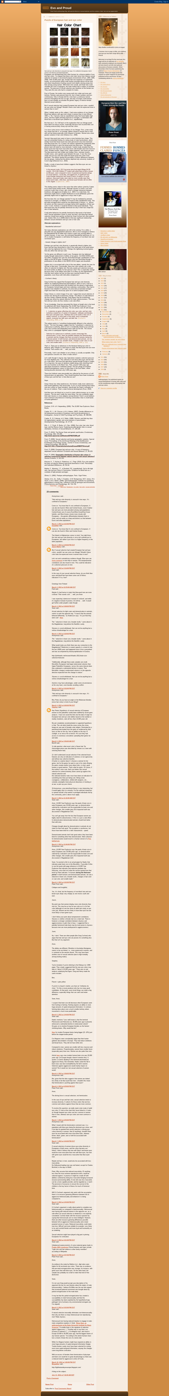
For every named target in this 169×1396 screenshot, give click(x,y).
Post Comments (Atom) (63, 1388)
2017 (102, 297)
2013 (102, 307)
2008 (102, 364)
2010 (102, 359)
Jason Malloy (56, 547)
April (104, 331)
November (105, 314)
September (106, 319)
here (58, 1055)
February (105, 351)
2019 (102, 293)
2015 (102, 302)
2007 (102, 367)
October (105, 316)
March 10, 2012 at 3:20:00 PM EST (64, 1362)
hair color (82, 487)
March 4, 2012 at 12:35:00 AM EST (64, 587)
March (104, 333)
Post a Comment (53, 1378)
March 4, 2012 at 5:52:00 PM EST (63, 688)
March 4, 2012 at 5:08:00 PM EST (63, 606)
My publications (105, 84)
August (104, 321)
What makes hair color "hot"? (111, 342)
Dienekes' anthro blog (107, 231)
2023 (102, 283)
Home (70, 1384)
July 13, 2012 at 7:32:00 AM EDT (63, 1375)
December (105, 311)
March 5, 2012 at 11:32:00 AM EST (64, 798)
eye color (76, 487)
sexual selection (90, 487)
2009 (102, 362)
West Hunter (104, 245)
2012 (102, 310)
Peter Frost (104, 376)
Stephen (55, 707)
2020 (102, 290)
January (105, 354)
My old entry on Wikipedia (108, 237)
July (103, 324)
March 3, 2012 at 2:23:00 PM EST (63, 524)
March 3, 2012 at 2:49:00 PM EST (63, 545)
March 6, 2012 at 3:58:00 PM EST (63, 1073)
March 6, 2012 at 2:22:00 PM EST (63, 882)
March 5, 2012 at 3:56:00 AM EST (63, 741)
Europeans (70, 487)
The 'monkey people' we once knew (113, 339)
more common (57, 560)
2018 (102, 295)
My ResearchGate (106, 91)
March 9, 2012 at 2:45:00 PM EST (63, 1202)
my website (120, 61)
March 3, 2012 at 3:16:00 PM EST (63, 568)
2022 (102, 285)
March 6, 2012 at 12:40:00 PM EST (64, 844)
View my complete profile (108, 388)
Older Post (90, 1384)
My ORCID (103, 93)
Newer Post (49, 1384)
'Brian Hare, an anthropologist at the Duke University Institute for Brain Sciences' (71, 1325)
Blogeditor (55, 1364)
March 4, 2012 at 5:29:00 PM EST (63, 634)
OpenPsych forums (106, 239)
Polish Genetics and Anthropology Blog (113, 241)
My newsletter (104, 88)
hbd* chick (103, 233)
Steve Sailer (104, 243)
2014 (102, 305)
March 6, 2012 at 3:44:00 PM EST (63, 1015)
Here (61, 618)
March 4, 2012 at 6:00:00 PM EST (63, 705)
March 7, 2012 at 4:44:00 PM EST (63, 1141)
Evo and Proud (60, 8)
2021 (102, 288)
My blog (102, 82)
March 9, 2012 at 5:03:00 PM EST (63, 1307)
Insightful (55, 525)
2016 (102, 300)
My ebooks (103, 86)
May (103, 328)
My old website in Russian (108, 97)
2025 (102, 278)
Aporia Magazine (118, 78)
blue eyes (63, 487)
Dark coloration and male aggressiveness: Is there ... (111, 336)
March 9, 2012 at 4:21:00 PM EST (63, 1240)
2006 (102, 369)
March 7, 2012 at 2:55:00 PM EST (63, 1120)
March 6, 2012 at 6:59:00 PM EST (63, 1086)
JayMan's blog (105, 235)
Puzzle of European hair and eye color (114, 348)
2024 (102, 281)
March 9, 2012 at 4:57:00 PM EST (63, 1255)
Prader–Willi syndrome (60, 1247)
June (104, 326)
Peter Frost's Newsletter (112, 71)
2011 (102, 357)
